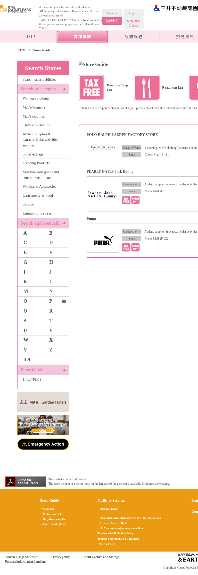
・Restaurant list (50, 513)
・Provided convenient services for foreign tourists (129, 517)
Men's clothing (33, 116)
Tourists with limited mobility (115, 533)
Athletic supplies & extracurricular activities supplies (40, 139)
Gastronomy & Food (38, 195)
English (133, 13)
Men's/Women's (34, 107)
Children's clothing (36, 125)
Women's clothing (36, 98)
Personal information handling (25, 561)
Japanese (112, 13)
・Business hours (107, 508)
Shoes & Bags (33, 154)
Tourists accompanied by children (118, 538)
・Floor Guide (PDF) (53, 524)
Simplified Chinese (133, 23)
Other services (106, 543)
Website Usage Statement (21, 557)
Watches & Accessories (39, 186)
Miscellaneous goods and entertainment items (41, 175)
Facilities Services (134, 36)
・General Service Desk (112, 522)
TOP (22, 50)
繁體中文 (112, 21)
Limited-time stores (37, 213)
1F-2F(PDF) (32, 379)
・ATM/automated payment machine (120, 528)
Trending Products (36, 163)
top (31, 36)
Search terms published (39, 79)
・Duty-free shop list (53, 519)
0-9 (26, 359)
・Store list (47, 508)
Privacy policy (60, 557)
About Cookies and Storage (100, 557)
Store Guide (49, 500)
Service (28, 204)
